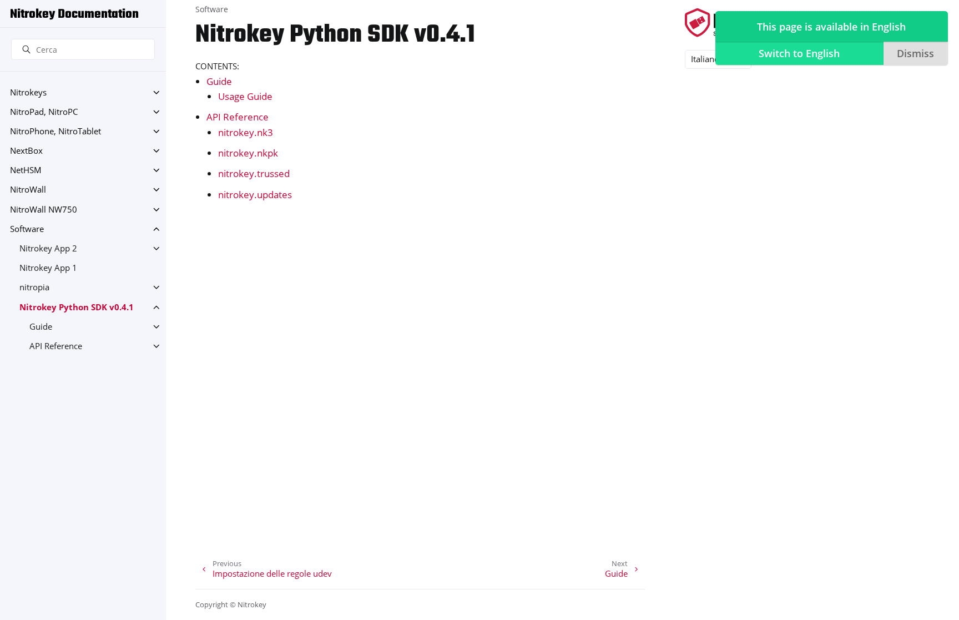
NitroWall (28, 189)
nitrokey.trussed (254, 173)
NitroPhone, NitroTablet (55, 131)
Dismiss (915, 53)
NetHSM (26, 170)
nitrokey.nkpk (248, 153)
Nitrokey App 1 (48, 268)
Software (27, 229)
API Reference (55, 346)
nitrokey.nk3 (245, 132)
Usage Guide (245, 96)
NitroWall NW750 (43, 209)
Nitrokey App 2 (48, 248)
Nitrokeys (28, 92)
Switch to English (799, 53)
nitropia (34, 287)
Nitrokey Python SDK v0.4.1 (76, 307)
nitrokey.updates (255, 194)
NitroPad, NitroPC (44, 112)
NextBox (26, 151)
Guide (40, 326)
